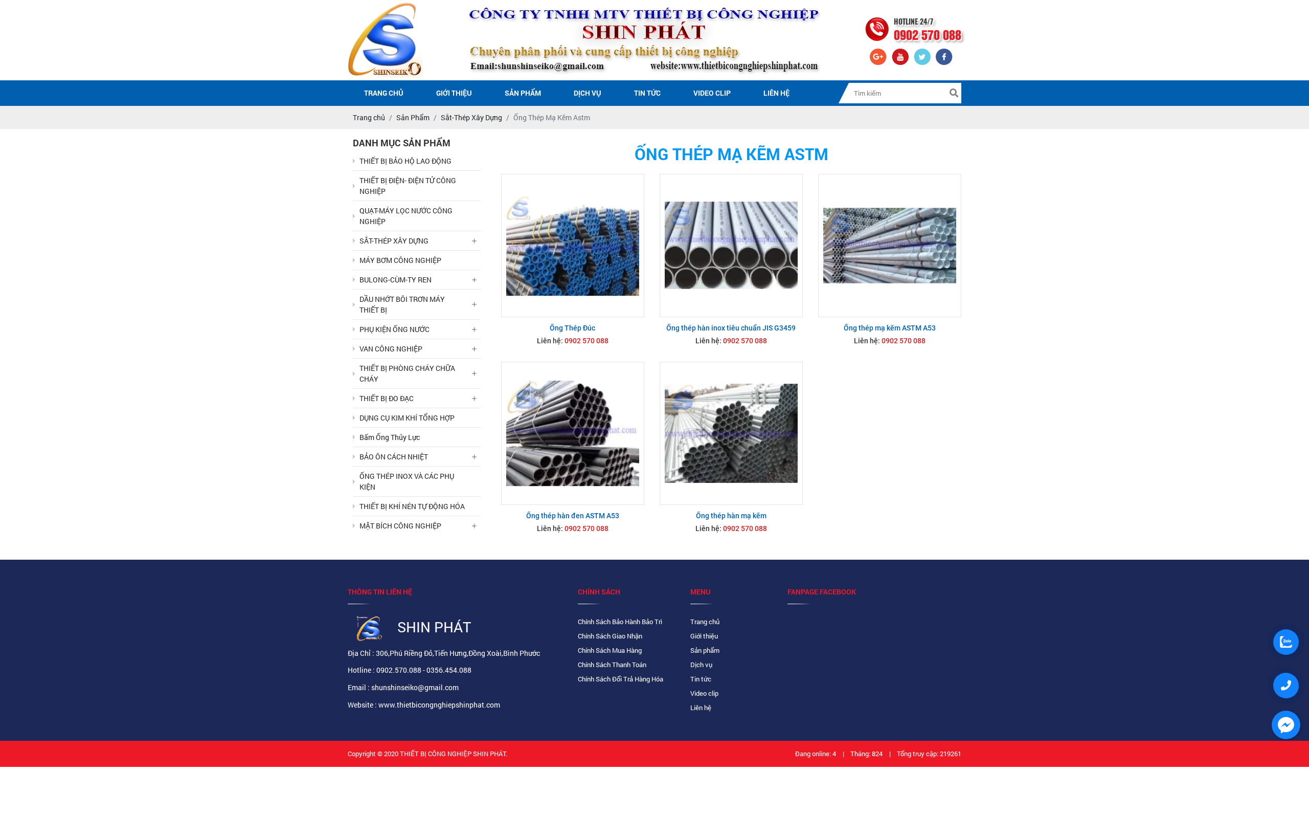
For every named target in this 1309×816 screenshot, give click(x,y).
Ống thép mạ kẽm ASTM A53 (890, 328)
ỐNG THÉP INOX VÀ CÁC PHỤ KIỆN (406, 481)
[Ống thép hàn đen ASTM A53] (572, 433)
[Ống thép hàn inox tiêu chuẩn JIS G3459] (731, 245)
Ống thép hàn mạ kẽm (731, 516)
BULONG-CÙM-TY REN (395, 279)
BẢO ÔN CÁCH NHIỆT (393, 456)
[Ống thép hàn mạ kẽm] (731, 433)
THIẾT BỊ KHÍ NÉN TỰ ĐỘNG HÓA (412, 506)
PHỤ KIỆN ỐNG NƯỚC (394, 329)
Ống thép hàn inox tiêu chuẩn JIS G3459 (731, 328)
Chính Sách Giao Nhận (610, 636)
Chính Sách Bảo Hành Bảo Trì (620, 621)
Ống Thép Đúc (572, 328)
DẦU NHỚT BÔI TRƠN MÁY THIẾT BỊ (402, 304)
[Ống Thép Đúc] (572, 245)
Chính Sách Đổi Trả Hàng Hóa (620, 678)
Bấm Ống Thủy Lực (389, 437)
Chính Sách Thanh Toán (612, 664)
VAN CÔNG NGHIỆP (390, 349)
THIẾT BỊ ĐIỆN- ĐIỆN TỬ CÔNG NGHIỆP (407, 185)
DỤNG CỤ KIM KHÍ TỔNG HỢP (407, 418)
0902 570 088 (586, 341)
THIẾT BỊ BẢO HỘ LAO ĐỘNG (405, 161)
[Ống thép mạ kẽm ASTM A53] (889, 245)
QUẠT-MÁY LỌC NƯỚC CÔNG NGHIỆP (406, 216)
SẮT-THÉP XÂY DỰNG (393, 241)
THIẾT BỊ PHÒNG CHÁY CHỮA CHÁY (407, 373)
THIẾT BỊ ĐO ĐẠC (386, 398)
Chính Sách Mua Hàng (610, 650)
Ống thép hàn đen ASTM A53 (572, 516)
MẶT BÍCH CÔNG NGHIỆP (400, 526)
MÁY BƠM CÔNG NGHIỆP (400, 260)
